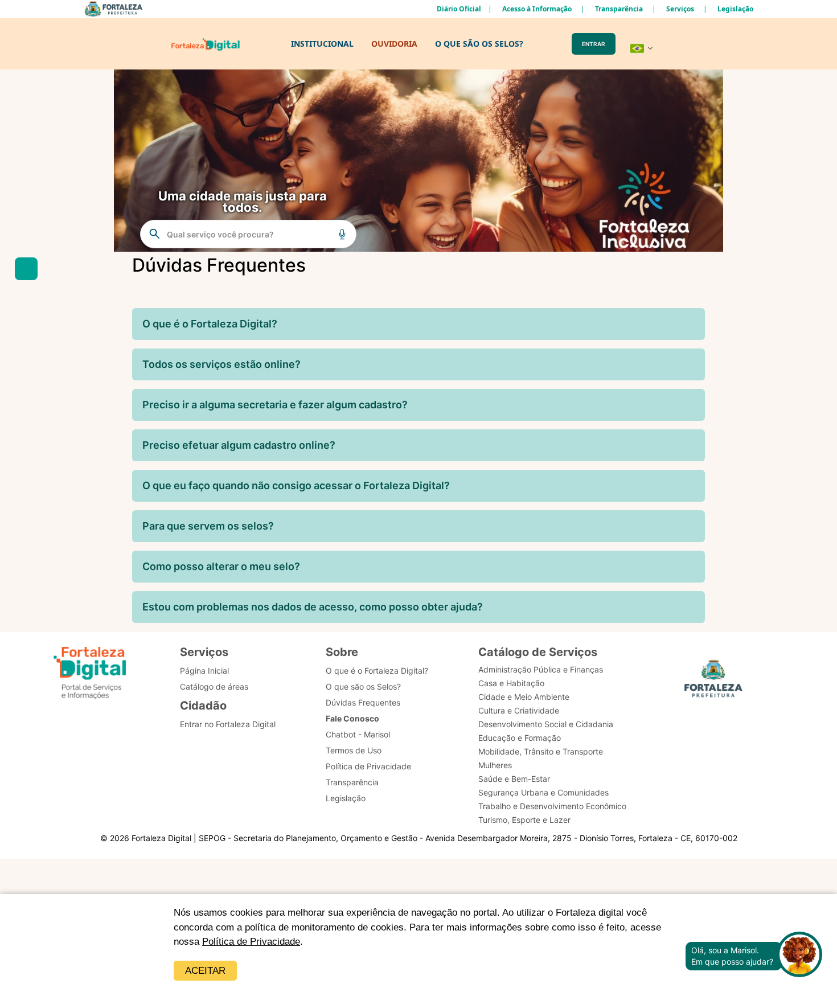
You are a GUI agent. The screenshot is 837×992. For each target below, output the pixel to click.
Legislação (735, 9)
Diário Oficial (459, 9)
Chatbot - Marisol (358, 734)
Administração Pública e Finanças (540, 669)
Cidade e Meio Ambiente (523, 697)
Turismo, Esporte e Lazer (524, 820)
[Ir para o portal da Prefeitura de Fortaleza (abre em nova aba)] (713, 682)
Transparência (619, 9)
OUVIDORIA (394, 43)
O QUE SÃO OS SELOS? (479, 43)
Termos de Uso (353, 750)
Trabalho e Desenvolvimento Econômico (552, 806)
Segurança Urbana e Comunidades (543, 792)
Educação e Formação (519, 738)
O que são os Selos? (363, 686)
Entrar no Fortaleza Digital (228, 724)
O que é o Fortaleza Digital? (377, 670)
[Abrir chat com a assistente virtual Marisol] (799, 956)
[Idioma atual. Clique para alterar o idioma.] (642, 48)
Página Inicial (204, 670)
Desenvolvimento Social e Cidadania (545, 724)
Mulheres (495, 765)
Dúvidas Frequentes (363, 702)
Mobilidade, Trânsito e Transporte (540, 751)
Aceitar (205, 970)
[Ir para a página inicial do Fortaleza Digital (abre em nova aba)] (90, 674)
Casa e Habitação (511, 683)
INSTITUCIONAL (322, 43)
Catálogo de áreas (214, 686)
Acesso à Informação (537, 9)
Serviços (680, 9)
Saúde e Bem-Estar (514, 779)
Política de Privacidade (251, 941)
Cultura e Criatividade (518, 710)
